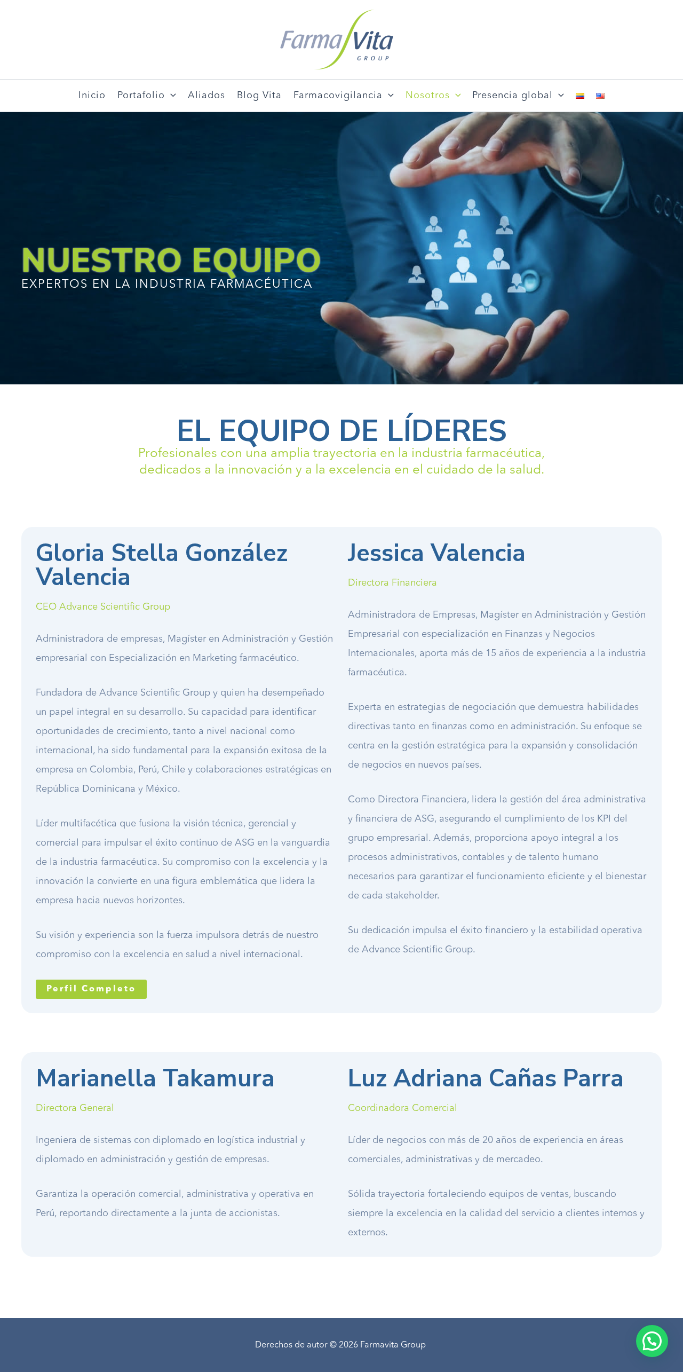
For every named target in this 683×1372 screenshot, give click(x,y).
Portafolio (141, 95)
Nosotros (428, 95)
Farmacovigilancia (338, 95)
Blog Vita (259, 95)
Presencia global (512, 95)
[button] (91, 989)
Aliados (206, 95)
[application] (170, 95)
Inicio (92, 95)
